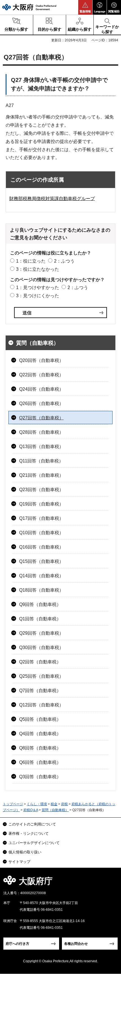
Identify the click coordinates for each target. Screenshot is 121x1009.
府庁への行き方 (17, 944)
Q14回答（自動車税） (41, 575)
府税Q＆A (30, 810)
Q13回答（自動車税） (41, 446)
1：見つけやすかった (37, 287)
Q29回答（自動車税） (41, 633)
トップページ (13, 804)
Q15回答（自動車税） (41, 561)
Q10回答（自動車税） (41, 532)
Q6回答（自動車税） (40, 762)
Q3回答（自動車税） (40, 776)
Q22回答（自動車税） (41, 374)
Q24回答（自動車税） (41, 389)
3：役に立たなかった (37, 269)
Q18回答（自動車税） (41, 590)
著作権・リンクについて (28, 833)
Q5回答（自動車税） (40, 719)
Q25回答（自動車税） (41, 676)
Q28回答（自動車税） (41, 432)
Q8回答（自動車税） (40, 748)
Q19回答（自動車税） (41, 504)
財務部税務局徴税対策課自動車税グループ (52, 198)
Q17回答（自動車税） (41, 518)
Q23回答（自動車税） (41, 489)
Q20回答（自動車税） (41, 360)
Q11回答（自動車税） (41, 460)
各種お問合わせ (76, 944)
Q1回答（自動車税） (40, 618)
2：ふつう (64, 261)
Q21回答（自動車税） (41, 475)
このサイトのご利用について (32, 824)
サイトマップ (19, 862)
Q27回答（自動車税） (41, 417)
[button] (85, 7)
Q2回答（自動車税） (40, 661)
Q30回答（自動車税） (41, 647)
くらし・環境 (37, 804)
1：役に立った (31, 261)
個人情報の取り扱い (24, 852)
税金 (54, 804)
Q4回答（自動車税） (40, 733)
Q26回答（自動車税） (41, 403)
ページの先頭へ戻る (110, 882)
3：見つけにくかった (37, 295)
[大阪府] (29, 7)
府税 (64, 804)
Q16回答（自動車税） (41, 547)
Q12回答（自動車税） (41, 705)
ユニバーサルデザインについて (34, 843)
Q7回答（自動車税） (40, 690)
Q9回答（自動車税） (40, 604)
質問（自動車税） (37, 343)
